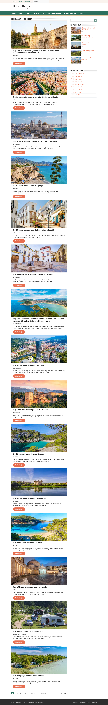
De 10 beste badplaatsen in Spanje (28, 186)
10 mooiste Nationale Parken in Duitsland (87, 51)
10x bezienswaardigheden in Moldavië (29, 498)
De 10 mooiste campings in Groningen (88, 36)
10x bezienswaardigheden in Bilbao (28, 365)
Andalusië (17, 144)
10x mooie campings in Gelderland (28, 631)
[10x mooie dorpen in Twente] (76, 45)
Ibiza (15, 545)
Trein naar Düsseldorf (77, 84)
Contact (20, 1)
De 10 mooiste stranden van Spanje (28, 454)
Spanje (16, 55)
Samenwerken (26, 1)
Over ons (14, 1)
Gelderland (17, 634)
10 (28, 693)
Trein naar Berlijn (76, 76)
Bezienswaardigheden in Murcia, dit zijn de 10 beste (35, 97)
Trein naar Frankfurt (77, 87)
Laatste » (43, 693)
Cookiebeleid (83, 702)
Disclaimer (76, 702)
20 (32, 693)
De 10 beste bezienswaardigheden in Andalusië (33, 230)
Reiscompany (40, 702)
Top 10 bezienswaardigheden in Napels (30, 587)
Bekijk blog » (19, 63)
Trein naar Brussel (76, 81)
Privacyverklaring (92, 702)
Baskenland (17, 323)
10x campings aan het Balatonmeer (28, 676)
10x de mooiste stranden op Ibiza (27, 543)
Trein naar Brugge (76, 79)
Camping (23, 634)
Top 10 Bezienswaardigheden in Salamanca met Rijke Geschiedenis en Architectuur (36, 51)
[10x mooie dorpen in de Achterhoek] (76, 30)
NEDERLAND (17, 13)
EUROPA (27, 13)
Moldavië (16, 501)
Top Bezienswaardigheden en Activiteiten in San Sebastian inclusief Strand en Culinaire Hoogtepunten (38, 320)
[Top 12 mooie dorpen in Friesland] (76, 60)
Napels (16, 589)
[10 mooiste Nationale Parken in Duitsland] (76, 53)
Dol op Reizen (22, 6)
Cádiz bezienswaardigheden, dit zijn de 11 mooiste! (35, 141)
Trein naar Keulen (76, 89)
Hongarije (16, 678)
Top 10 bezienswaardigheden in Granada (30, 410)
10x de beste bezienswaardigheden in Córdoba (33, 274)
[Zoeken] (31, 2)
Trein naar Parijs (76, 95)
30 (35, 693)
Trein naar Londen (76, 92)
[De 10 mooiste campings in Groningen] (76, 38)
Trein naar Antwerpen (77, 74)
